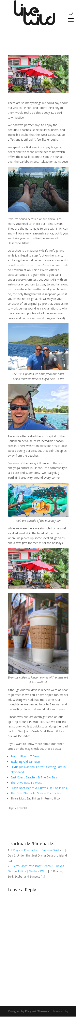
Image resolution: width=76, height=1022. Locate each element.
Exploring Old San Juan (25, 761)
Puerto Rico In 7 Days (25, 756)
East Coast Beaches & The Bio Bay (34, 777)
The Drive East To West (26, 783)
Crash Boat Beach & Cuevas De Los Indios (39, 788)
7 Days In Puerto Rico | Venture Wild (35, 850)
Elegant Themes (37, 1011)
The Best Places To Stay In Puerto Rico (36, 793)
